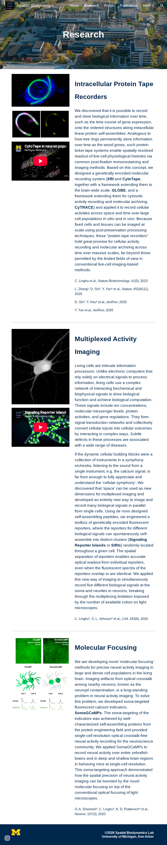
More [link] (147, 5)
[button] (162, 6)
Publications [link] (129, 5)
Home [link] (74, 5)
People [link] (109, 5)
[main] (83, 35)
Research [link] (91, 5)
